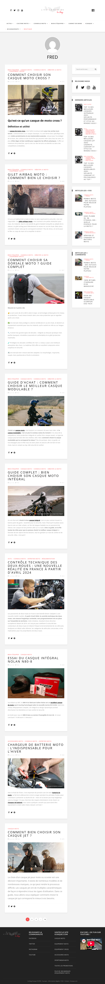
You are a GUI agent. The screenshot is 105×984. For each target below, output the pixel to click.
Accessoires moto (15, 741)
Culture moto (23, 23)
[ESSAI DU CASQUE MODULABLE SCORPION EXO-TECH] (78, 295)
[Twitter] (14, 10)
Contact (67, 981)
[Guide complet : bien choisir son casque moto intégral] (36, 501)
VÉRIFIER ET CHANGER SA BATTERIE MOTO (89, 238)
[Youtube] (22, 10)
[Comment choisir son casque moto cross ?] (36, 100)
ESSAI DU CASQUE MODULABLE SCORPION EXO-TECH (89, 300)
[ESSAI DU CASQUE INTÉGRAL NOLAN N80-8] (36, 683)
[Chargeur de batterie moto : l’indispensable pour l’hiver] (36, 773)
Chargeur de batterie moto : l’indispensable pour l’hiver (36, 748)
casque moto (20, 430)
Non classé (87, 104)
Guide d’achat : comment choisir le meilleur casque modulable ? (35, 386)
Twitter (32, 944)
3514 (63, 576)
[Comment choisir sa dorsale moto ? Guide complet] (36, 289)
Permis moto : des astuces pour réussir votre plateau (90, 203)
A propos (44, 981)
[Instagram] (18, 10)
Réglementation (48, 558)
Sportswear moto (62, 960)
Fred (18, 81)
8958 (63, 181)
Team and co (90, 277)
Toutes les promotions (64, 966)
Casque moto (26, 70)
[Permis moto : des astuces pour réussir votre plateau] (78, 198)
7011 (63, 482)
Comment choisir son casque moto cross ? (29, 76)
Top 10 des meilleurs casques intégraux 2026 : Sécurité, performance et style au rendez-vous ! (90, 115)
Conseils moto (40, 23)
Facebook (32, 938)
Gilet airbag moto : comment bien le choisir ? (34, 176)
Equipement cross (17, 71)
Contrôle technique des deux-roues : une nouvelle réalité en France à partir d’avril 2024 (35, 567)
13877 (62, 270)
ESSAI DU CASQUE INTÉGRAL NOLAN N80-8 (33, 659)
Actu (10, 558)
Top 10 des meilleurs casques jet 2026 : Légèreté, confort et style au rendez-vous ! (90, 144)
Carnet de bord (75, 23)
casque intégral (34, 520)
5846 (63, 755)
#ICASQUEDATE (13, 29)
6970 (63, 839)
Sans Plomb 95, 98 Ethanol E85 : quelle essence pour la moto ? (90, 221)
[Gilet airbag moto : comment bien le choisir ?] (36, 200)
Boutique (28, 29)
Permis (88, 196)
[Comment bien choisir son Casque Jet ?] (36, 857)
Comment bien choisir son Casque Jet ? (34, 833)
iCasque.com (73, 981)
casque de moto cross (17, 131)
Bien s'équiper (13, 70)
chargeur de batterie (15, 802)
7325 (63, 392)
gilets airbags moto (25, 221)
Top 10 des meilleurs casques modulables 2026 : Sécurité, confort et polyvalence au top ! (90, 171)
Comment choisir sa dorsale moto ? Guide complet (30, 263)
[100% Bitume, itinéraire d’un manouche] (78, 278)
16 (45, 919)
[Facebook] (11, 10)
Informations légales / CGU (56, 981)
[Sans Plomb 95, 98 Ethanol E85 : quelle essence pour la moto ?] (78, 213)
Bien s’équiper (57, 23)
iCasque (88, 23)
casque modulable (14, 433)
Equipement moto (17, 171)
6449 (63, 665)
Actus (9, 23)
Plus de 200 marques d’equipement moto (62, 972)
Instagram (33, 949)
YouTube (32, 955)
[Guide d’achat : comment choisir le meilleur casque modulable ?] (36, 411)
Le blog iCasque (32, 981)
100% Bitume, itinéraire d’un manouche (90, 283)
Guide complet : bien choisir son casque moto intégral (33, 476)
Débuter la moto (54, 70)
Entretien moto (34, 558)
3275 (63, 81)
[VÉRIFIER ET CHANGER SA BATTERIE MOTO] (78, 235)
